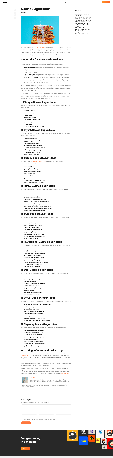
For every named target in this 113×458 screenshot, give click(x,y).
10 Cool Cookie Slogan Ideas (82, 27)
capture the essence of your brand (50, 362)
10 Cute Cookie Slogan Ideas (83, 23)
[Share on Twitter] (15, 13)
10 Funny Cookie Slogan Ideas (83, 21)
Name (24, 416)
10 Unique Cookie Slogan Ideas (83, 17)
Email (40, 416)
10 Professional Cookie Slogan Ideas (83, 25)
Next (68, 392)
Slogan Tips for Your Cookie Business (83, 14)
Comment (25, 406)
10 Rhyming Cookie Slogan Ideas (83, 31)
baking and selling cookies (40, 47)
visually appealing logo (26, 355)
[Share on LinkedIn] (15, 18)
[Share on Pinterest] (15, 15)
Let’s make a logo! (65, 373)
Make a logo (105, 2)
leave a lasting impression (39, 161)
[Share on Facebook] (15, 10)
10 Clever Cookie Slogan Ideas (83, 29)
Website (58, 416)
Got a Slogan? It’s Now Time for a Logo (83, 34)
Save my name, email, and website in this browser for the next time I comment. (39, 419)
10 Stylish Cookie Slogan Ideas (83, 18)
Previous (24, 392)
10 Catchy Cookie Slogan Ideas (83, 20)
